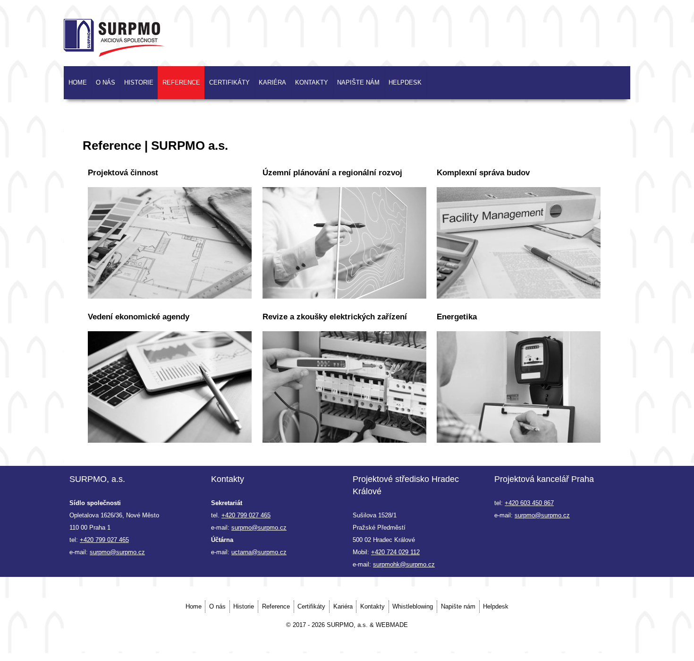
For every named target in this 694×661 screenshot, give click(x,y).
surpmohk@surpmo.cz (404, 564)
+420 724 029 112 (395, 552)
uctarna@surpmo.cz (259, 552)
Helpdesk (405, 82)
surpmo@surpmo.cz (117, 552)
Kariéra (272, 82)
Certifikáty (229, 82)
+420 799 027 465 (104, 539)
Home (77, 82)
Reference (181, 82)
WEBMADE (392, 624)
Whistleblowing (412, 606)
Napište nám (358, 82)
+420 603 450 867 (529, 502)
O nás (105, 82)
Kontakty (311, 82)
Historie (138, 82)
